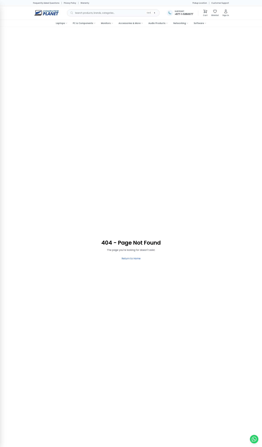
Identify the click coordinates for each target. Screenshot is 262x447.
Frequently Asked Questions (46, 3)
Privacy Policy (70, 3)
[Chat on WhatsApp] (254, 439)
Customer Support (220, 3)
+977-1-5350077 (184, 14)
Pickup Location (200, 3)
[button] (205, 13)
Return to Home (131, 258)
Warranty (85, 3)
